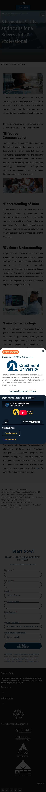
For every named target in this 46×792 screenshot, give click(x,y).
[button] (43, 351)
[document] (23, 396)
